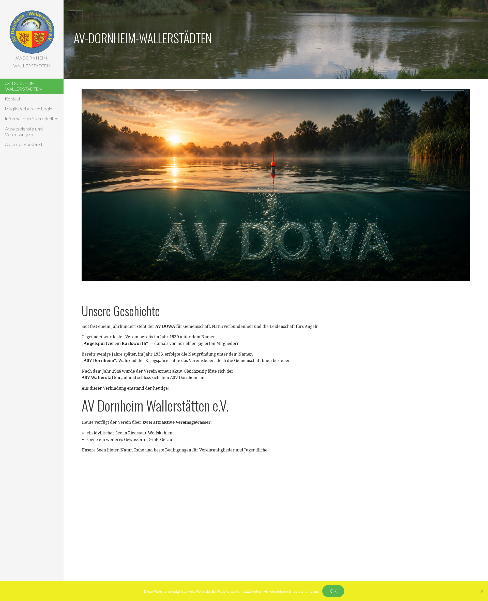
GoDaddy (222, 579)
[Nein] (481, 591)
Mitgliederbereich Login (28, 108)
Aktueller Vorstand (23, 144)
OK (333, 591)
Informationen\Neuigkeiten (31, 118)
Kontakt (12, 98)
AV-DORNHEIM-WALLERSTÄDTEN (23, 86)
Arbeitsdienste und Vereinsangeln (24, 131)
